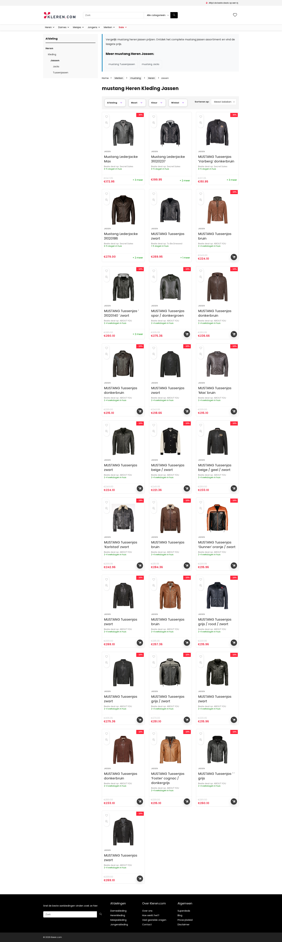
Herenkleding (117, 915)
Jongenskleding (119, 924)
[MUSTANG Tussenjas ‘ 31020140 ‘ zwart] (123, 287)
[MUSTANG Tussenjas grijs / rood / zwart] (217, 595)
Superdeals (184, 910)
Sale (121, 27)
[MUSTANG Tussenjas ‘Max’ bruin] (217, 364)
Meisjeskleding (118, 920)
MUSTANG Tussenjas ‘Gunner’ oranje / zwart (216, 544)
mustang (135, 78)
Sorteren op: (202, 101)
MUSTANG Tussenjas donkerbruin (214, 313)
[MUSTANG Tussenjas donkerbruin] (217, 287)
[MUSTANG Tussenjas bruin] (217, 210)
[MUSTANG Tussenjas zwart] (170, 210)
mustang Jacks (150, 64)
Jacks (56, 66)
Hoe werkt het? (150, 915)
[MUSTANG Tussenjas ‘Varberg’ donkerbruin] (217, 133)
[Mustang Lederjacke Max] (123, 133)
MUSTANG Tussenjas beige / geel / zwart (214, 467)
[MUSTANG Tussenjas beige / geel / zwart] (217, 441)
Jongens (92, 27)
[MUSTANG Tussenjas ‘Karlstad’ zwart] (123, 518)
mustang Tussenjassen (122, 64)
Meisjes (77, 27)
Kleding (52, 54)
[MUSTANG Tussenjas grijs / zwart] (170, 672)
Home (105, 78)
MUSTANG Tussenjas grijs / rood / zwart (214, 621)
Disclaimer (183, 924)
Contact (147, 924)
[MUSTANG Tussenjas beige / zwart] (170, 441)
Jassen (54, 60)
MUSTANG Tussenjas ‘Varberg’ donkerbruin (216, 159)
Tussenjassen (60, 72)
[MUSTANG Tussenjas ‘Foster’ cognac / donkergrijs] (170, 750)
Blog (180, 915)
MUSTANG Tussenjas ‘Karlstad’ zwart (120, 544)
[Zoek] (174, 15)
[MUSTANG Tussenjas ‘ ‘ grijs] (217, 750)
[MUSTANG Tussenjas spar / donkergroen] (170, 287)
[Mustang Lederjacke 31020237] (170, 133)
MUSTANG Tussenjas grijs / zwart (167, 698)
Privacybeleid (185, 920)
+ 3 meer (138, 180)
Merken (108, 27)
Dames (62, 27)
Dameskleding (118, 910)
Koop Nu (234, 257)
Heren (48, 27)
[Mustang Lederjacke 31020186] (123, 210)
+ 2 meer (185, 180)
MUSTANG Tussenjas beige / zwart (167, 467)
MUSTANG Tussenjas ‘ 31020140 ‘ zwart (121, 313)
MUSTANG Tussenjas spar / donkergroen (167, 313)
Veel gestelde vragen (154, 920)
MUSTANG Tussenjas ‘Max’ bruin (214, 390)
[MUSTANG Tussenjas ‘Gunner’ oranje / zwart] (217, 518)
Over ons (147, 910)
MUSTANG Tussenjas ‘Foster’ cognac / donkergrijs (167, 778)
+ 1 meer (185, 257)
